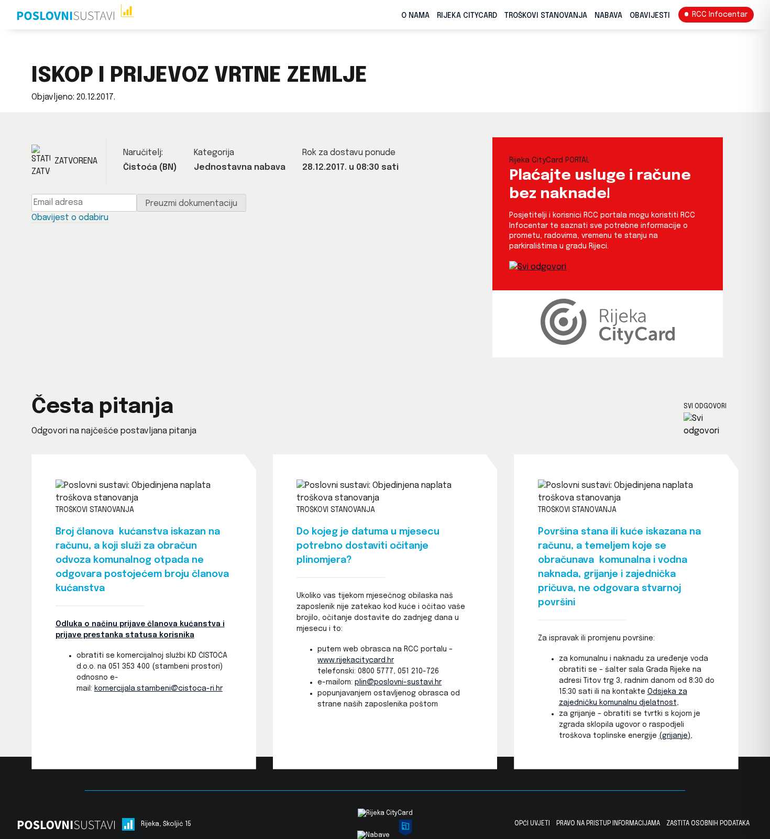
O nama (415, 15)
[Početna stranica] (75, 14)
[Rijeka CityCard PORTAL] (537, 267)
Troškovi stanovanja (545, 15)
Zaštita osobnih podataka (708, 824)
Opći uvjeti (532, 824)
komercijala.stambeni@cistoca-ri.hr (158, 688)
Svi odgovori (705, 407)
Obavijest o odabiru (69, 217)
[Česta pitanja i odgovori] (711, 425)
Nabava (608, 15)
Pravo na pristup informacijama (608, 824)
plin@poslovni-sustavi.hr (398, 682)
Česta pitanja (102, 407)
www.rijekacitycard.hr (355, 660)
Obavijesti (650, 15)
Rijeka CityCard (467, 15)
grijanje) (676, 735)
